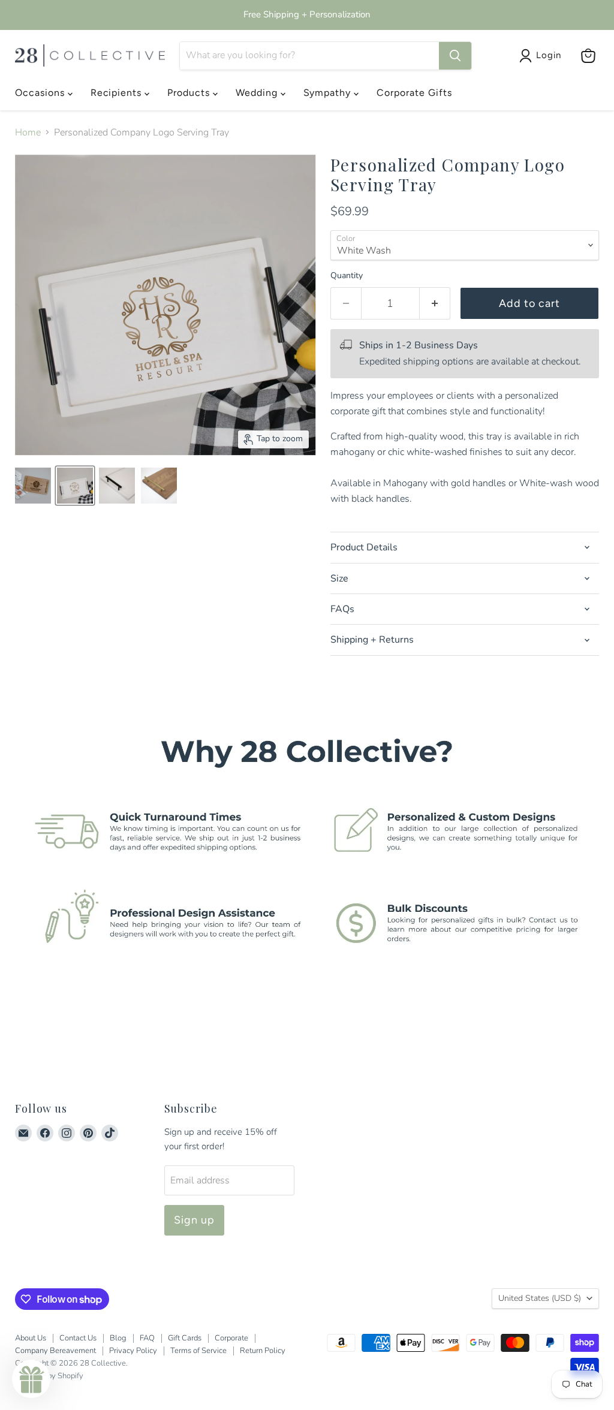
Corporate (231, 1338)
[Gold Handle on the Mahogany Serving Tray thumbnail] (159, 485)
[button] (31, 1379)
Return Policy (262, 1350)
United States (539, 1298)
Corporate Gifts (414, 92)
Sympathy (328, 92)
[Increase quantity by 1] (435, 303)
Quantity (346, 276)
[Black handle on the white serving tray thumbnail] (117, 485)
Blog (118, 1338)
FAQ (147, 1338)
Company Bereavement (55, 1350)
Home (28, 132)
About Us (30, 1338)
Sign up (194, 1220)
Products (190, 92)
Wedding (258, 92)
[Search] (455, 56)
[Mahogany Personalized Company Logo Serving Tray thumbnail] (33, 485)
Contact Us (78, 1338)
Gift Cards (184, 1338)
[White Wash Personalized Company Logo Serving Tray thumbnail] (75, 485)
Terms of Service (198, 1350)
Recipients (118, 92)
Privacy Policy (133, 1350)
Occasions (41, 92)
